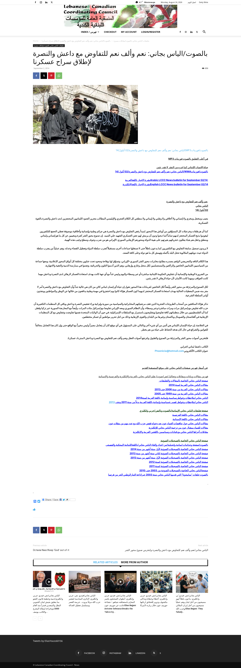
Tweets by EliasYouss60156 (48, 640)
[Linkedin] (46, 2)
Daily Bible (203, 2)
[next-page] (40, 618)
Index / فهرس (89, 31)
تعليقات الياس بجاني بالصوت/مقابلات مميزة (131, 40)
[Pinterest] (51, 75)
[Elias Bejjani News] (120, 16)
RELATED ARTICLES (105, 562)
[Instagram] (40, 2)
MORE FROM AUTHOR (134, 562)
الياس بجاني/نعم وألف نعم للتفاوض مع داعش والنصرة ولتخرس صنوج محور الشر (166, 550)
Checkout (110, 31)
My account (129, 31)
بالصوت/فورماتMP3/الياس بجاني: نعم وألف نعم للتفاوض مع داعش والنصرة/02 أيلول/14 (162, 150)
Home (36, 40)
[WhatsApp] (59, 75)
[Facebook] (35, 2)
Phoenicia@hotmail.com (169, 350)
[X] (51, 2)
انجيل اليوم (192, 2)
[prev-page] (35, 618)
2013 (158, 402)
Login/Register (150, 31)
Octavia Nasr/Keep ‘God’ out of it (51, 550)
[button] (204, 32)
